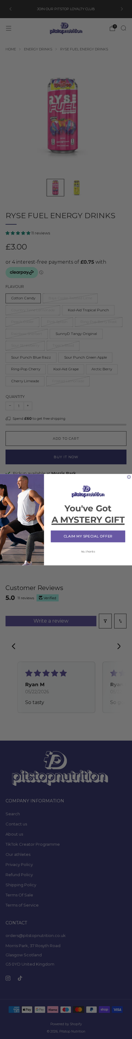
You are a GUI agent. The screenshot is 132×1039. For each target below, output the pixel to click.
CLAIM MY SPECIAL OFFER (88, 536)
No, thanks (88, 551)
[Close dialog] (129, 476)
